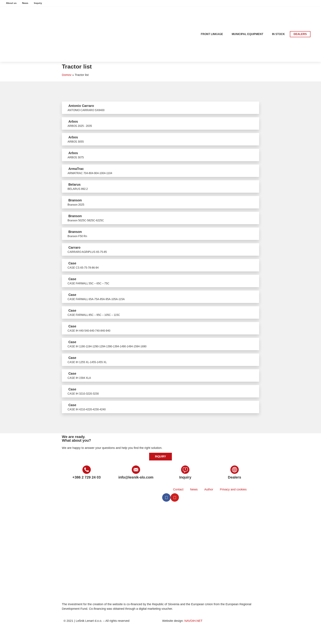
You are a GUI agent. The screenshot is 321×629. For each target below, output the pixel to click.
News (194, 489)
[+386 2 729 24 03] (86, 469)
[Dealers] (234, 469)
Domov (66, 75)
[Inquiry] (185, 469)
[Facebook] (166, 497)
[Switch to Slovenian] (291, 3)
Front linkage (212, 34)
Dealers (234, 477)
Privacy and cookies (233, 489)
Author (208, 489)
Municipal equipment (247, 34)
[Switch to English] (297, 3)
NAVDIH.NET (193, 620)
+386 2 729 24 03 (86, 477)
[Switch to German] (304, 3)
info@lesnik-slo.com (135, 477)
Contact (178, 489)
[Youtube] (175, 497)
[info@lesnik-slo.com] (136, 469)
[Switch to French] (310, 3)
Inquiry (185, 477)
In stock (278, 34)
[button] (315, 34)
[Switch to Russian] (316, 3)
